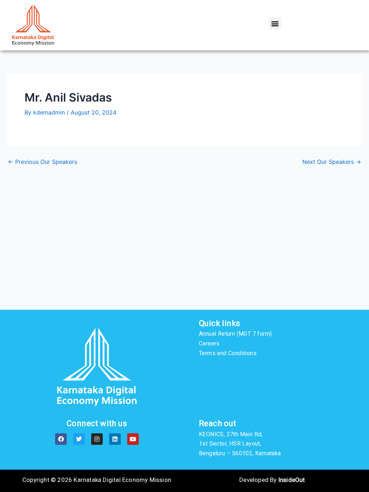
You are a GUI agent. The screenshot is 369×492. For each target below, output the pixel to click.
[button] (275, 24)
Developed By (272, 479)
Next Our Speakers (331, 162)
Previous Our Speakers (42, 162)
